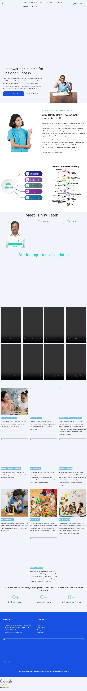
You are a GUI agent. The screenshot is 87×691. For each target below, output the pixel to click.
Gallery (42, 2)
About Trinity (33, 2)
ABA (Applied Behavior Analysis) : (70, 418)
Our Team (50, 2)
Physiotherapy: (35, 469)
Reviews (25, 6)
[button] (78, 4)
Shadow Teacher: (36, 568)
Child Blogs (59, 2)
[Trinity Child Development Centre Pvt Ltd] (10, 4)
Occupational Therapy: (9, 418)
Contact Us (34, 6)
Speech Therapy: (36, 418)
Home (25, 2)
